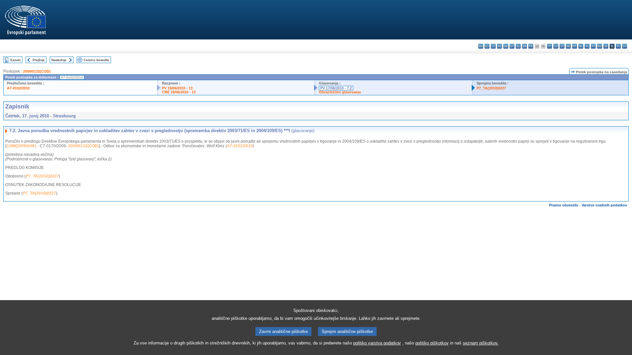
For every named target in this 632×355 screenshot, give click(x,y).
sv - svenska (624, 46)
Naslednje (58, 60)
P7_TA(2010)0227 (491, 88)
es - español (487, 46)
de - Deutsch (505, 46)
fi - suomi (618, 46)
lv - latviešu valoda (555, 46)
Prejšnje (39, 60)
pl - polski (587, 46)
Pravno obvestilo (563, 205)
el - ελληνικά (518, 46)
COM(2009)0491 (21, 146)
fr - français (530, 46)
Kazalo (15, 60)
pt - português (593, 46)
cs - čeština (493, 46)
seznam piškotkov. (481, 343)
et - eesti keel (512, 46)
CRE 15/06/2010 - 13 (179, 92)
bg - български (480, 46)
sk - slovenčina (605, 46)
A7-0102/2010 (18, 88)
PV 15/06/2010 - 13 (177, 88)
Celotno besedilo (96, 60)
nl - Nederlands (580, 46)
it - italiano (549, 46)
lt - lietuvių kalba (562, 46)
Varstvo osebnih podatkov (604, 205)
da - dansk (499, 46)
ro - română (599, 46)
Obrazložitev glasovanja (340, 92)
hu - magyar (568, 46)
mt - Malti (574, 46)
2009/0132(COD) (37, 71)
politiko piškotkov (432, 343)
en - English (524, 46)
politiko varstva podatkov (377, 343)
